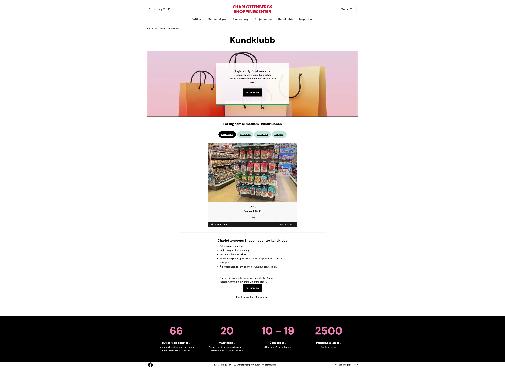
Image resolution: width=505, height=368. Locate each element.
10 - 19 (159, 9)
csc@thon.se (270, 365)
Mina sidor (262, 297)
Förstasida (152, 28)
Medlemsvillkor (245, 297)
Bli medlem (252, 92)
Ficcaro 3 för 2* (252, 211)
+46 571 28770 (257, 365)
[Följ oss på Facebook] (150, 365)
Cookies (338, 365)
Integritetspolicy (350, 365)
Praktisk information (169, 28)
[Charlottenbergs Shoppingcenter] (252, 9)
